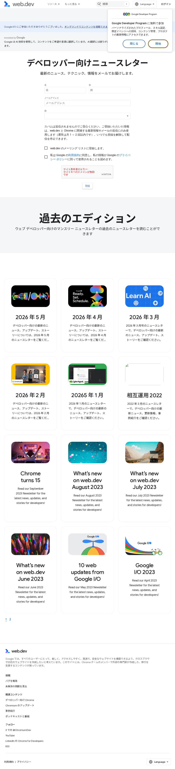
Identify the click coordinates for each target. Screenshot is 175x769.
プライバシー (24, 761)
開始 (158, 43)
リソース (52, 4)
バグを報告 (11, 680)
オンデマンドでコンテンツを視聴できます (87, 26)
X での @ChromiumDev (18, 730)
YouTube (10, 735)
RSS (7, 746)
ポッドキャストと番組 (17, 716)
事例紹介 (10, 710)
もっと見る (71, 4)
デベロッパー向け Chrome (19, 700)
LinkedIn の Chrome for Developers (24, 740)
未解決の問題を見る (16, 686)
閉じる (134, 43)
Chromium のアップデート (19, 705)
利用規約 (9, 761)
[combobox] (113, 4)
